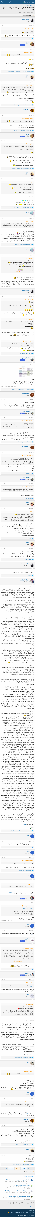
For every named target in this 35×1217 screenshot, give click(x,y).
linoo (28, 835)
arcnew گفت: (30, 1102)
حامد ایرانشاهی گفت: (28, 456)
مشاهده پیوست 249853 (27, 908)
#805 (2, 979)
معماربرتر (27, 939)
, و (26, 353)
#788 (2, 255)
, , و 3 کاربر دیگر (23, 105)
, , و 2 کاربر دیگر (23, 208)
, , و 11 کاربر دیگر (21, 1058)
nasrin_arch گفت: (29, 341)
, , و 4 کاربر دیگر (23, 244)
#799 (2, 841)
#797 (2, 570)
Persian (31, 1210)
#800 (2, 857)
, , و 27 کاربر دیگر (19, 831)
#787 (2, 218)
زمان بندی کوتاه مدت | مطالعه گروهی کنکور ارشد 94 (17, 1191)
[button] (33, 2)
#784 (2, 115)
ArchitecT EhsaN (24, 580)
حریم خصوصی (17, 1212)
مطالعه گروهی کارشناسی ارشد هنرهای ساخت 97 (18, 1180)
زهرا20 (27, 212)
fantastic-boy (25, 394)
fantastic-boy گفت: (28, 421)
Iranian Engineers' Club (26, 1215)
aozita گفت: (30, 85)
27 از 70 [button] (17, 1168)
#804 (2, 945)
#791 (2, 400)
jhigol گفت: (30, 144)
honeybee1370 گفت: (28, 52)
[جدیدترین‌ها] (5, 2)
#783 (2, 82)
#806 (2, 1001)
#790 (2, 364)
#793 (2, 452)
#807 (2, 1068)
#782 (2, 49)
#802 (2, 903)
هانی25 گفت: (30, 28)
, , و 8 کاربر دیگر (22, 1145)
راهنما (11, 1212)
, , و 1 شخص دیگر (20, 71)
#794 (2, 483)
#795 (2, 508)
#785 (2, 141)
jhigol (27, 76)
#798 (2, 586)
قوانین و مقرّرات (24, 1212)
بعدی (12, 1168)
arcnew (27, 973)
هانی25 (27, 43)
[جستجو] (2, 2)
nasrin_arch (30, 12)
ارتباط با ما (31, 1212)
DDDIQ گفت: (30, 221)
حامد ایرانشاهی (25, 358)
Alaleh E (27, 897)
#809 (2, 1125)
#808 (2, 1099)
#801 (2, 881)
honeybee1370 (25, 19)
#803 (2, 930)
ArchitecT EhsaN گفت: (27, 948)
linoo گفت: (30, 884)
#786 (2, 179)
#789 (2, 296)
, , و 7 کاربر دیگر (22, 389)
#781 (2, 25)
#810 (2, 1155)
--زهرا (28, 1062)
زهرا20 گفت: (30, 512)
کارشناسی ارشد (27, 1183)
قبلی (23, 1168)
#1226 (10, 893)
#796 (2, 549)
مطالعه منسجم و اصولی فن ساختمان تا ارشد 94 (18, 1196)
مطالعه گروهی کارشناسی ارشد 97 (22, 1185)
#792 (2, 417)
